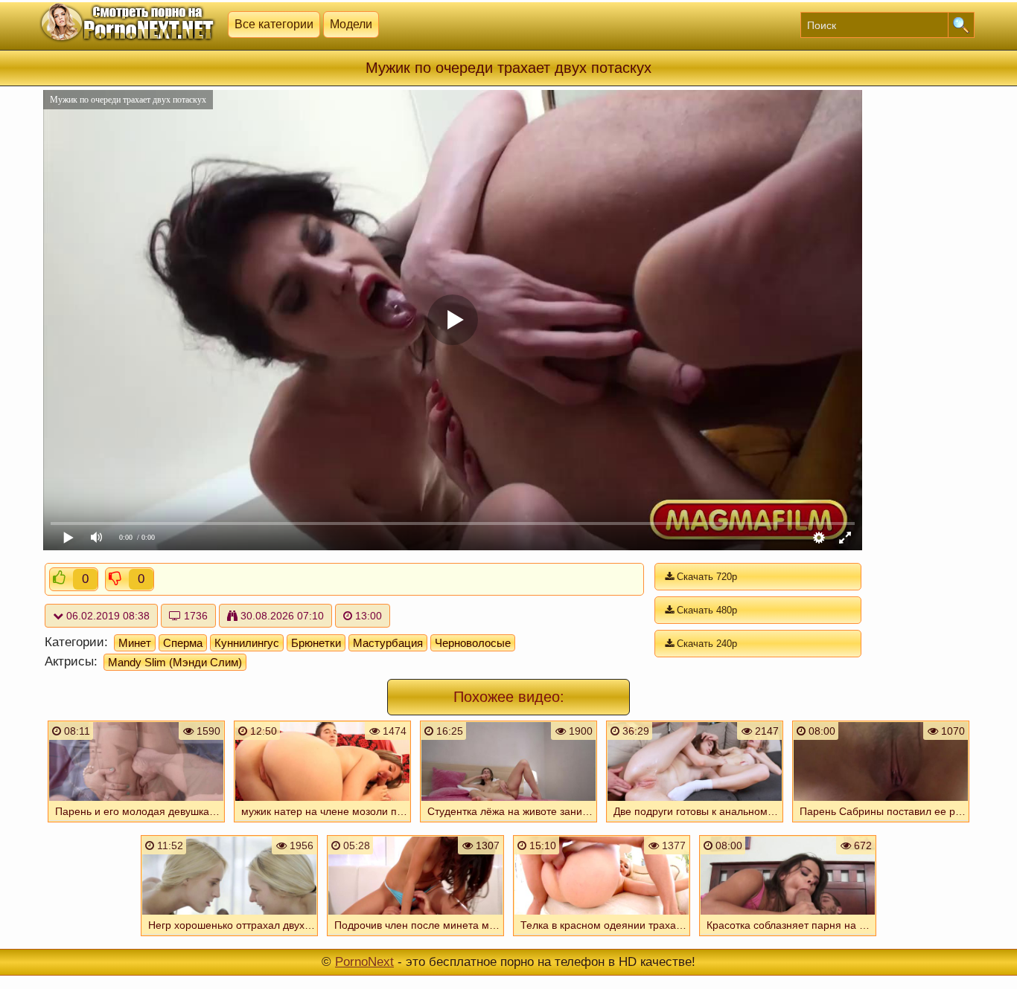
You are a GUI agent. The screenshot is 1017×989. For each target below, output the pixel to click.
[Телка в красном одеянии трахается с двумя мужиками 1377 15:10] (601, 938)
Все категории (274, 24)
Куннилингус (246, 643)
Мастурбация (388, 643)
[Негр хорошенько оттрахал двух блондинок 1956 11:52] (229, 938)
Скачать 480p (705, 610)
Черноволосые (473, 643)
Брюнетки (316, 643)
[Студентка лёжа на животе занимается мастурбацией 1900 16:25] (508, 824)
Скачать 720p (705, 576)
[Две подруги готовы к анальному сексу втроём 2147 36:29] (694, 824)
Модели (351, 24)
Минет (134, 643)
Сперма (183, 643)
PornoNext (364, 962)
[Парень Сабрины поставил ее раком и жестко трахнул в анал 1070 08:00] (880, 824)
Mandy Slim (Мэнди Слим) (175, 662)
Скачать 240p (705, 643)
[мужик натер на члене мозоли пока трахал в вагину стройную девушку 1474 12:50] (322, 824)
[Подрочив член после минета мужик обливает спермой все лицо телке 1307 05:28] (415, 938)
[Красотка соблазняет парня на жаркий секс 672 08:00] (787, 938)
